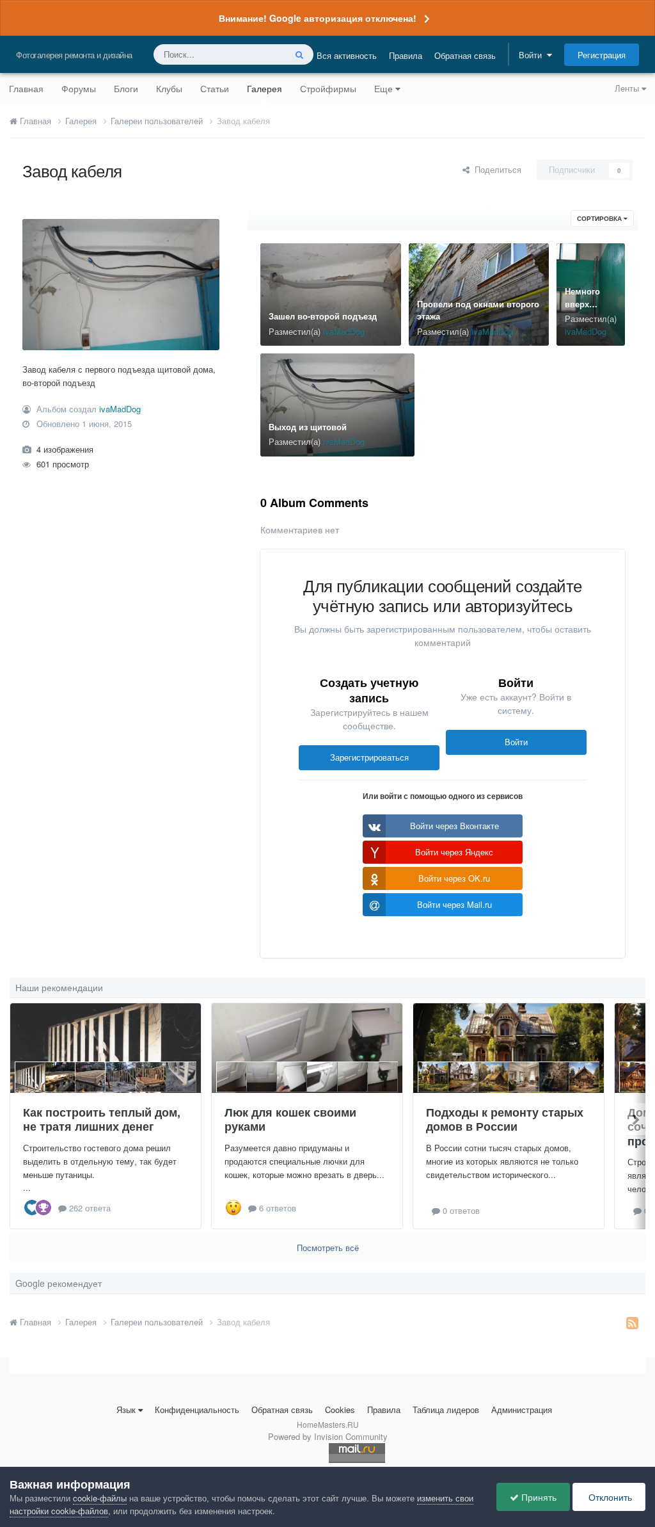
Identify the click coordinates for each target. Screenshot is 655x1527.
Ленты (628, 88)
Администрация (521, 1409)
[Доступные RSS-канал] (632, 1322)
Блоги (126, 88)
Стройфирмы (328, 88)
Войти (533, 55)
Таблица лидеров (446, 1409)
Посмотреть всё (328, 1247)
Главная (26, 88)
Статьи (214, 88)
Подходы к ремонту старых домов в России (504, 1119)
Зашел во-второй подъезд (323, 316)
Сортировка (600, 218)
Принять (537, 1497)
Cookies (340, 1409)
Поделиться (495, 169)
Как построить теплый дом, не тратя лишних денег (101, 1119)
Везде (257, 54)
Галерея (264, 88)
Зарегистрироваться (369, 757)
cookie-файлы (100, 1498)
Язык (126, 1409)
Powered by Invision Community (328, 1436)
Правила (405, 55)
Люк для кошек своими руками (290, 1119)
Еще (383, 88)
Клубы (169, 88)
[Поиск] (299, 54)
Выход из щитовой (308, 427)
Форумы (78, 88)
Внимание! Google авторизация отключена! (317, 18)
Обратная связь (465, 55)
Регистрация (602, 55)
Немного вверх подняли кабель (583, 310)
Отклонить (609, 1497)
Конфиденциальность (197, 1409)
